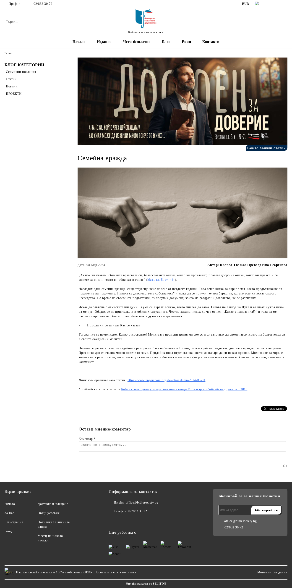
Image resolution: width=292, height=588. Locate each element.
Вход (8, 531)
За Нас (9, 513)
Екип (186, 42)
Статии (11, 79)
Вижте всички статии (266, 148)
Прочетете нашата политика (115, 572)
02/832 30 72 (43, 3)
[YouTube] (284, 3)
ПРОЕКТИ (14, 93)
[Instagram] (278, 3)
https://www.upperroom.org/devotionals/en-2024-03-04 (167, 380)
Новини (12, 86)
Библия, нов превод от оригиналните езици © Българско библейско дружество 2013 (184, 389)
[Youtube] (132, 520)
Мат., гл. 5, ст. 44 (160, 279)
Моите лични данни (272, 572)
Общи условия (48, 513)
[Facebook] (271, 3)
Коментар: (87, 439)
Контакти (210, 42)
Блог (166, 42)
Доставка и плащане (53, 504)
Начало (79, 42)
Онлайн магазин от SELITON (146, 583)
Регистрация (14, 522)
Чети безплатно (137, 42)
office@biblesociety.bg (142, 502)
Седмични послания (21, 72)
